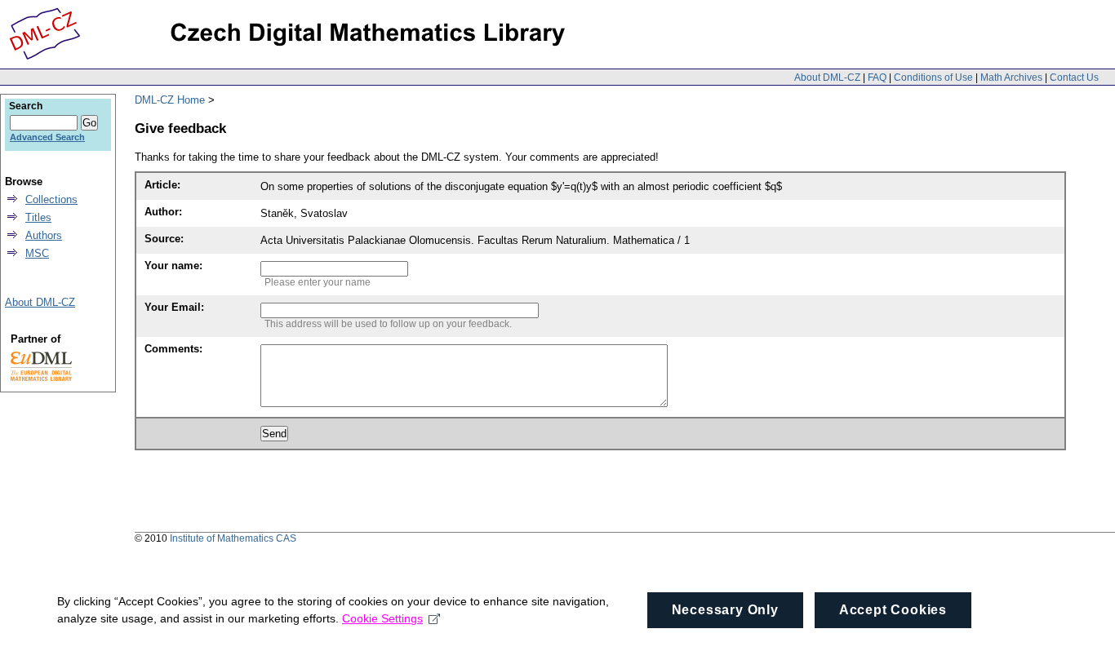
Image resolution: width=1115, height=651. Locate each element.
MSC (37, 253)
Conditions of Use (933, 77)
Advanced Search (47, 137)
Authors (43, 235)
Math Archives (1011, 77)
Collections (51, 199)
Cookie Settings (382, 618)
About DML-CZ (827, 77)
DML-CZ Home (170, 100)
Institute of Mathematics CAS (233, 538)
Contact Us (1074, 77)
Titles (38, 217)
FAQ (877, 77)
